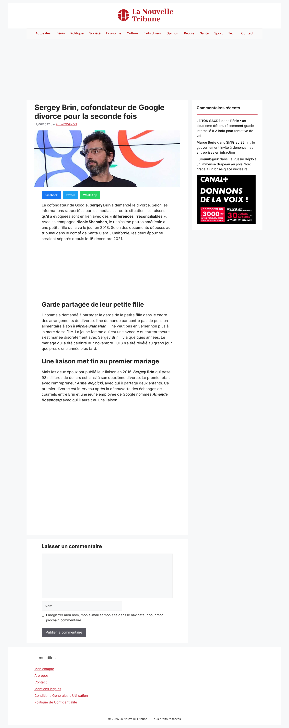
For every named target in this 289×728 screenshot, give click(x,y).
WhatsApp (90, 195)
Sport (218, 33)
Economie (113, 33)
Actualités (43, 33)
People (189, 33)
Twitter (70, 195)
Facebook (51, 195)
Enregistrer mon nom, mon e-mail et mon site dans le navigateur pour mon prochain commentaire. (105, 617)
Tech (232, 33)
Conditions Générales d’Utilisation (61, 696)
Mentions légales (47, 689)
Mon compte (44, 669)
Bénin (60, 33)
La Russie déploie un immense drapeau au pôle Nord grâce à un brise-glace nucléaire (227, 164)
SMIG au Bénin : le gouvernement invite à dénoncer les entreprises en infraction (226, 147)
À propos (41, 676)
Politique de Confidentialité (55, 702)
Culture (132, 33)
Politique (77, 33)
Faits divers (152, 33)
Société (94, 33)
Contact (247, 33)
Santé (204, 33)
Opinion (172, 33)
